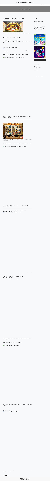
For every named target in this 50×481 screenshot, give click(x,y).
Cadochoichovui (14, 19)
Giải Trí (35, 66)
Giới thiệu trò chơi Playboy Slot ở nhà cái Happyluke (13, 276)
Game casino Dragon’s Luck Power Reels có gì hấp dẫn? (13, 18)
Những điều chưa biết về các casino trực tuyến (12, 37)
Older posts (6, 475)
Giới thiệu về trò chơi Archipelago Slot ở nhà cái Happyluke (14, 210)
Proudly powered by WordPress (25, 478)
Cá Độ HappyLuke (25, 1)
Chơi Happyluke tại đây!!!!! (40, 59)
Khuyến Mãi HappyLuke (37, 67)
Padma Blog (23, 479)
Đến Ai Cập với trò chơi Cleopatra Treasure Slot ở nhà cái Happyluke (16, 54)
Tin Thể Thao (36, 68)
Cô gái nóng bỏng (36, 65)
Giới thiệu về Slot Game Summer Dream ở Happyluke (12, 342)
